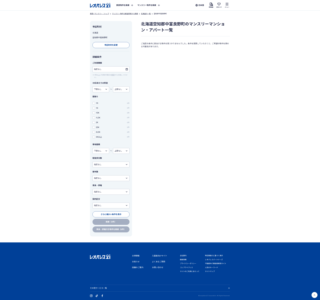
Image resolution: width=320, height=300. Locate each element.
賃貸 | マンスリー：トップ (99, 14)
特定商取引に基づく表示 (214, 256)
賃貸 (112, 75)
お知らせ (136, 262)
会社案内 (183, 256)
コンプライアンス (186, 267)
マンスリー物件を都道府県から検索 (125, 14)
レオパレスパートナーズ (214, 260)
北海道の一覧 (146, 14)
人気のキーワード (211, 267)
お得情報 (136, 256)
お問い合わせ (157, 267)
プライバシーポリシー (188, 263)
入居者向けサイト (159, 256)
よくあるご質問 (158, 262)
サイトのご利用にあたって (189, 271)
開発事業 (183, 260)
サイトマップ (210, 271)
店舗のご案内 (137, 267)
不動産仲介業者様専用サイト (215, 263)
